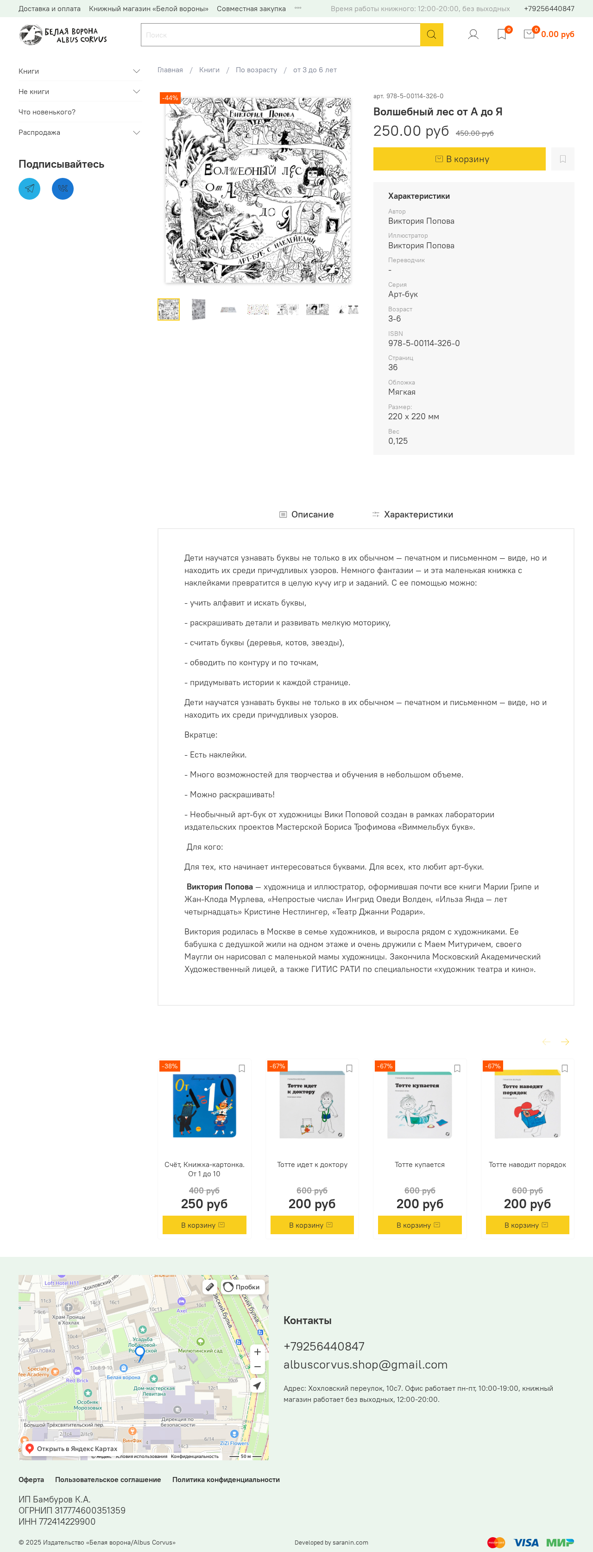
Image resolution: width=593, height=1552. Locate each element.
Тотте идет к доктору (312, 1163)
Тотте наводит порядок (527, 1163)
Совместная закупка (251, 8)
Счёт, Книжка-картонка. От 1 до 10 (204, 1168)
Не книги (34, 91)
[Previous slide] (172, 190)
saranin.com (350, 1542)
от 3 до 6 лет (315, 69)
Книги (209, 69)
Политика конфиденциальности (226, 1479)
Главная (170, 69)
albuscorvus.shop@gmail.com (366, 1364)
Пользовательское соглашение (108, 1479)
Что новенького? (47, 112)
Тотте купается (420, 1163)
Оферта (31, 1479)
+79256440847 (549, 8)
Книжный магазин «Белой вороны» (148, 8)
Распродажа (39, 132)
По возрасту (256, 69)
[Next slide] (344, 190)
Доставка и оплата (50, 8)
